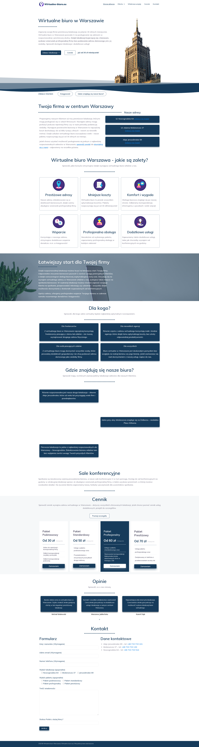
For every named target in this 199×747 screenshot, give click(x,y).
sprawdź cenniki (83, 144)
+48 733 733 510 (131, 650)
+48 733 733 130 (129, 647)
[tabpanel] (58, 606)
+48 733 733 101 (135, 644)
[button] (70, 52)
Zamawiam (54, 566)
